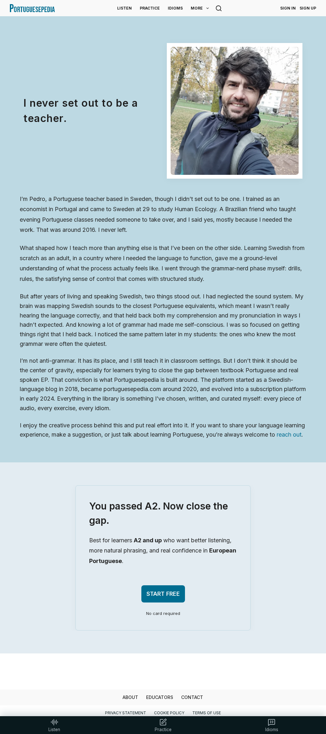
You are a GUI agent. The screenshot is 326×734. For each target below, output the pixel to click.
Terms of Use (206, 712)
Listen (124, 8)
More (197, 8)
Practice (150, 8)
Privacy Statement (125, 712)
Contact (192, 697)
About (130, 697)
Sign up (308, 8)
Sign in (288, 8)
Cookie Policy (169, 712)
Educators (159, 697)
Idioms (175, 8)
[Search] (219, 8)
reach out (289, 434)
